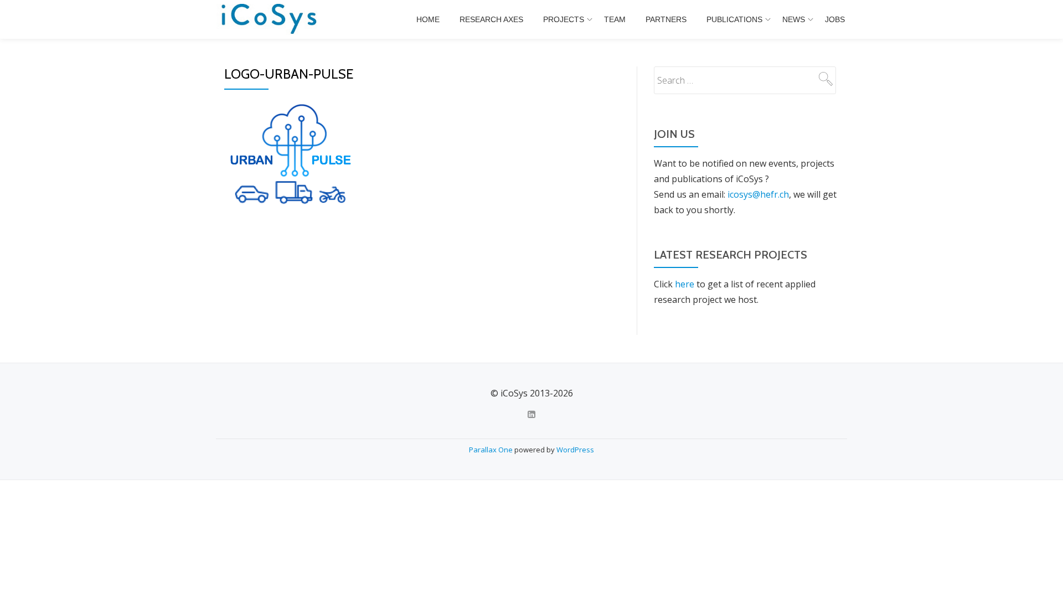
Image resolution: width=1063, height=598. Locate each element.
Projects (563, 19)
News (793, 19)
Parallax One (491, 450)
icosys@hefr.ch (758, 194)
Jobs (835, 19)
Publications (734, 19)
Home (428, 19)
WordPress (575, 450)
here (684, 284)
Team (615, 19)
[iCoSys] (270, 19)
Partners (666, 19)
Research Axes (491, 19)
